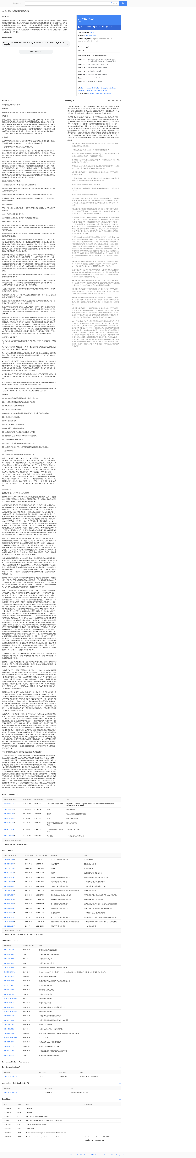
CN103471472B (9, 1020)
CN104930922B (9, 1033)
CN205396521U (9, 954)
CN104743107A (9, 859)
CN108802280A (9, 899)
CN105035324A (9, 864)
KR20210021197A (9, 972)
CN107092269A (9, 886)
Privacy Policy (115, 1155)
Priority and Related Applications (96, 90)
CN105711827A (9, 873)
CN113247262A (9, 926)
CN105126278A (9, 1016)
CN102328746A (9, 814)
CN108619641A (9, 1051)
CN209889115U (9, 1046)
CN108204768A (9, 1007)
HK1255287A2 (8, 985)
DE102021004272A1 (10, 1038)
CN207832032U (9, 1055)
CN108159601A (9, 990)
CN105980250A (9, 877)
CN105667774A (9, 868)
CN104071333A (9, 836)
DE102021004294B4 (10, 1011)
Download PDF (86, 27)
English (92, 32)
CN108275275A (9, 895)
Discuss (108, 93)
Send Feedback (82, 1155)
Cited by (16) (98, 88)
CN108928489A (9, 904)
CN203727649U (9, 823)
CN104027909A (9, 829)
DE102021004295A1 (10, 998)
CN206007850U (9, 1003)
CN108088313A (9, 994)
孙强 (94, 36)
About (72, 1155)
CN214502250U (9, 1029)
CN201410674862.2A (10, 1076)
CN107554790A (9, 890)
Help (124, 1155)
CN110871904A (9, 1042)
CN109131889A (9, 908)
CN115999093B (9, 981)
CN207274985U (9, 976)
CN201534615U (9, 809)
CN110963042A (9, 921)
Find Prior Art (99, 27)
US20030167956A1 (10, 804)
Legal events (107, 88)
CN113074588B (9, 967)
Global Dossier (100, 93)
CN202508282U (9, 818)
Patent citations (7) (87, 88)
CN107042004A (9, 882)
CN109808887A (9, 913)
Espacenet (90, 93)
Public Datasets (96, 1155)
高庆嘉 (86, 36)
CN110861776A (9, 917)
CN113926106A (9, 963)
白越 (90, 36)
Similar (110, 27)
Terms (106, 1155)
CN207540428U (9, 1024)
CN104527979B (9, 950)
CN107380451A (9, 959)
